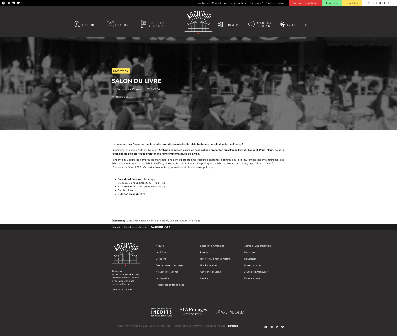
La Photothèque (297, 24)
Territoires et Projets (156, 25)
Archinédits (139, 220)
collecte (151, 220)
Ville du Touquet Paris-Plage (185, 220)
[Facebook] (3, 3)
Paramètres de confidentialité (209, 325)
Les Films (88, 24)
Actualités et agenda (264, 25)
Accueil (116, 227)
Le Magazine (232, 24)
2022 (129, 220)
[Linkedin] (13, 3)
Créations (121, 24)
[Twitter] (18, 3)
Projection (120, 71)
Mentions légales (181, 325)
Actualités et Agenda (135, 227)
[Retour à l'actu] (113, 97)
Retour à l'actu (124, 96)
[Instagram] (8, 3)
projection (162, 220)
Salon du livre (137, 193)
